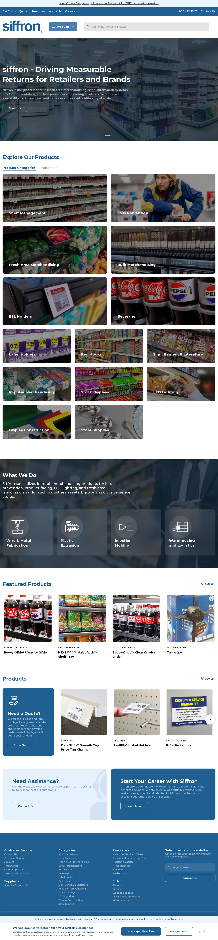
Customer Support (15, 858)
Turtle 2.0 (174, 652)
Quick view (28, 618)
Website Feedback (123, 892)
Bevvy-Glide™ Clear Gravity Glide (134, 654)
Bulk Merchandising (70, 865)
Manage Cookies (179, 931)
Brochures (119, 869)
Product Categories (19, 168)
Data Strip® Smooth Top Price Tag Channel (80, 747)
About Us (55, 11)
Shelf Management (69, 854)
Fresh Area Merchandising (73, 861)
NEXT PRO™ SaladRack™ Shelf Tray (77, 654)
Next (210, 719)
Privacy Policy (86, 935)
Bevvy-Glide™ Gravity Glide (25, 652)
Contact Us (208, 11)
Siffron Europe (121, 900)
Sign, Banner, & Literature (73, 884)
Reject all (201, 931)
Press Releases (122, 865)
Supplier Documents (16, 885)
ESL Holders (65, 869)
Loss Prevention (68, 858)
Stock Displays (66, 892)
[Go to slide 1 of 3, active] (106, 136)
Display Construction (70, 900)
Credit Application (14, 869)
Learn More (134, 806)
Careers (70, 11)
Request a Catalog (123, 861)
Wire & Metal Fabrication (18, 543)
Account (9, 861)
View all (208, 584)
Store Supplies (66, 904)
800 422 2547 (188, 11)
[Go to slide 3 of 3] (114, 136)
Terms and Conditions (17, 873)
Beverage (63, 873)
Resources (38, 11)
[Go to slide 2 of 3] (112, 136)
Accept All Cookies (142, 931)
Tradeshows (120, 873)
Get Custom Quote (15, 11)
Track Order (11, 865)
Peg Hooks (64, 881)
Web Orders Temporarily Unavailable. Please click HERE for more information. (109, 3)
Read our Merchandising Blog (130, 858)
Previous (63, 719)
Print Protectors (179, 745)
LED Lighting (66, 896)
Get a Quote (22, 745)
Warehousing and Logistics (182, 543)
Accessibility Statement (126, 896)
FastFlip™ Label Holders (132, 745)
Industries (49, 168)
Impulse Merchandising (72, 888)
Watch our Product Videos (128, 854)
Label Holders (66, 877)
